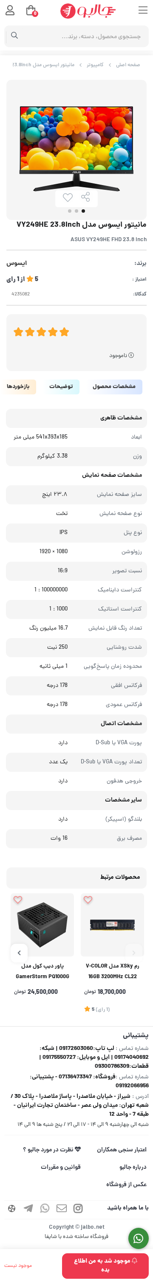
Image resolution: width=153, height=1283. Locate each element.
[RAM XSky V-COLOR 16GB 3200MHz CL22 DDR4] (112, 925)
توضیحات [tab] (61, 387)
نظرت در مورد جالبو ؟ (49, 1150)
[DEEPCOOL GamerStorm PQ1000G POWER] (42, 925)
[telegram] (28, 1209)
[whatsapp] (45, 1209)
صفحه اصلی (128, 65)
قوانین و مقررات (61, 1167)
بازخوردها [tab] (18, 387)
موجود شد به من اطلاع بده (103, 1266)
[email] (61, 1209)
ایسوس (16, 264)
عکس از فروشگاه (126, 1185)
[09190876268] (138, 1238)
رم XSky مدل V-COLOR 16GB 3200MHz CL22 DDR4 (112, 972)
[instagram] (78, 1209)
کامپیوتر (95, 65)
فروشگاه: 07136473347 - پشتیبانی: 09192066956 (89, 1081)
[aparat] (12, 1209)
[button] (133, 953)
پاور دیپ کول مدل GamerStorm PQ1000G (42, 972)
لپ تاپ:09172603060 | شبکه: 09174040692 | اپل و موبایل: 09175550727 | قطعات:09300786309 (94, 1057)
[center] (14, 36)
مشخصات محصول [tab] (114, 387)
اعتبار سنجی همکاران (122, 1150)
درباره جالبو (133, 1167)
